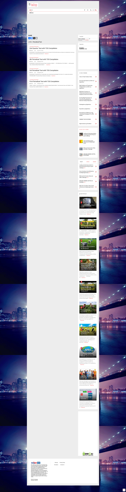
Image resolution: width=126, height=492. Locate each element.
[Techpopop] (33, 6)
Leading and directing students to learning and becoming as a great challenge (89, 134)
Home (32, 12)
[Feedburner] (90, 10)
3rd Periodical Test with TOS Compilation (44, 70)
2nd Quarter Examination (34, 46)
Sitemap (56, 462)
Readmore (46, 53)
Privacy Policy (62, 462)
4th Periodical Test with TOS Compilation (44, 59)
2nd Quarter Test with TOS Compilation (43, 48)
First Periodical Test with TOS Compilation (44, 81)
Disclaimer (56, 464)
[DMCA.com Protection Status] (88, 455)
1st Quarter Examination (34, 79)
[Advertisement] (74, 5)
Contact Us (62, 464)
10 (81, 394)
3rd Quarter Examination (34, 68)
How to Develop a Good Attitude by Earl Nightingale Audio (89, 142)
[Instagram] (87, 10)
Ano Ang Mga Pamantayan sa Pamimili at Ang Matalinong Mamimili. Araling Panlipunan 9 (88, 287)
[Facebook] (84, 10)
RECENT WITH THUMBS (84, 129)
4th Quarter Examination (34, 57)
